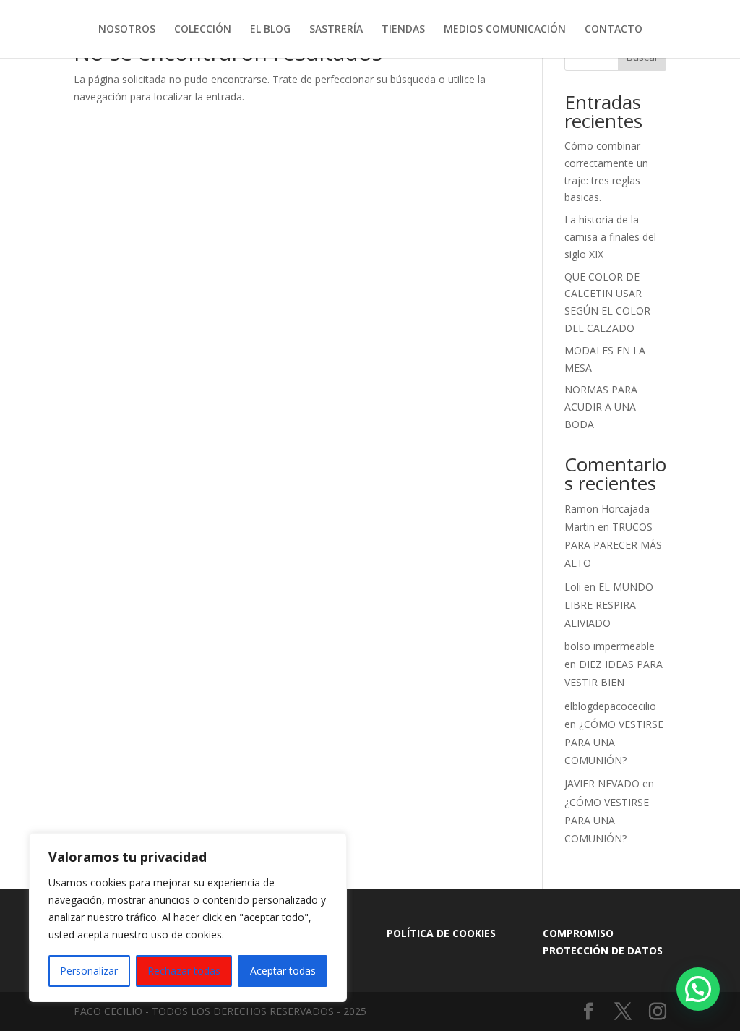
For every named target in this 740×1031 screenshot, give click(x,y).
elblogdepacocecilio (610, 706)
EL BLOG (270, 29)
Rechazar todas (183, 970)
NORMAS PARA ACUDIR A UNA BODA (600, 406)
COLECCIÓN (202, 29)
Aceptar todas (283, 970)
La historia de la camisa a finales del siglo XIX (610, 237)
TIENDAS (403, 29)
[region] (188, 917)
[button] (698, 989)
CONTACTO (613, 29)
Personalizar (89, 970)
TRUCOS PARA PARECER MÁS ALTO (613, 545)
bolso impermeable (609, 646)
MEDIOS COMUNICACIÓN (505, 29)
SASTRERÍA (336, 29)
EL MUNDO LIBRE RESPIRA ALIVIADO (608, 605)
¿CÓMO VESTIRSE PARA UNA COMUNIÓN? (613, 742)
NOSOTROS (126, 29)
